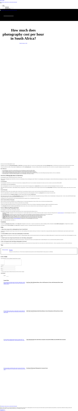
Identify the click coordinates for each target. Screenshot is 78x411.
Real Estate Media (7, 8)
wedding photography (61, 212)
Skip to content (2, 0)
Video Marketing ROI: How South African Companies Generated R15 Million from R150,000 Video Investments (46, 339)
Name (2, 266)
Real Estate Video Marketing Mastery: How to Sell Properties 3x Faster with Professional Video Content (44, 282)
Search (5, 275)
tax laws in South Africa (17, 218)
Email (2, 268)
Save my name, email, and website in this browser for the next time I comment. (13, 271)
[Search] (75, 276)
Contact (3, 11)
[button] (29, 3)
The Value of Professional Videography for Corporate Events (37, 368)
